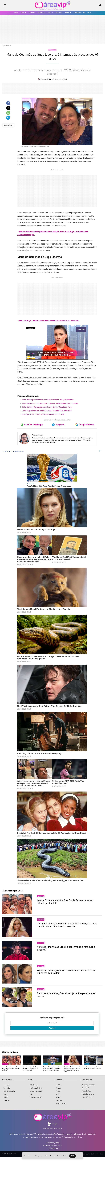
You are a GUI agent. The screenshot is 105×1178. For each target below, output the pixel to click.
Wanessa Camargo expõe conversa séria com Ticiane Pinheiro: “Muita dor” (66, 972)
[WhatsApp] (8, 113)
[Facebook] (8, 103)
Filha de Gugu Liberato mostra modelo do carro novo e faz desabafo (49, 320)
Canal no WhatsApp (33, 424)
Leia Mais (65, 1156)
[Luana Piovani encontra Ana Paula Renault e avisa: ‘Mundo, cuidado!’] (17, 904)
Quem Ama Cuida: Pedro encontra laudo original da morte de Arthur (30, 1068)
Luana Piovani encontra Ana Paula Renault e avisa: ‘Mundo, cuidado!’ (11, 1068)
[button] (92, 5)
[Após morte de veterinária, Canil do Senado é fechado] (93, 1060)
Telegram (59, 424)
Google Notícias (86, 424)
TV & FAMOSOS (7, 1080)
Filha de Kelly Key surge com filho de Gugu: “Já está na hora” (47, 407)
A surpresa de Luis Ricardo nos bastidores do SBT (43, 414)
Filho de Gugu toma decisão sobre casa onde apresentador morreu (50, 403)
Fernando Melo (47, 79)
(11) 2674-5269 (52, 1148)
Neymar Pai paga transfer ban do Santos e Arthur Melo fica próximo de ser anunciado (52, 1068)
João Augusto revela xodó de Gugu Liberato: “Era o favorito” (47, 411)
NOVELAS (31, 1080)
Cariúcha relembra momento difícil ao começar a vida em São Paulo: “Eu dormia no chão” (66, 925)
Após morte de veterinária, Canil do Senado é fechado (92, 1067)
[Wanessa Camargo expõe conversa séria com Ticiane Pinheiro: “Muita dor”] (17, 974)
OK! (72, 1156)
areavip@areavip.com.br (52, 1145)
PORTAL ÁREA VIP (86, 1080)
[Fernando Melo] (39, 79)
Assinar (52, 1028)
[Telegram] (8, 118)
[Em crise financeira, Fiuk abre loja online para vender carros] (17, 997)
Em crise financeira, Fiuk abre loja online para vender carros (66, 995)
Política (87, 1064)
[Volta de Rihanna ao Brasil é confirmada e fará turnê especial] (17, 950)
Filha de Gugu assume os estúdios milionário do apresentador (48, 400)
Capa (3, 45)
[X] (8, 108)
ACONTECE (58, 1080)
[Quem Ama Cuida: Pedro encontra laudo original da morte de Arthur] (32, 1060)
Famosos (8, 45)
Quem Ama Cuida (27, 1064)
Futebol (46, 1064)
